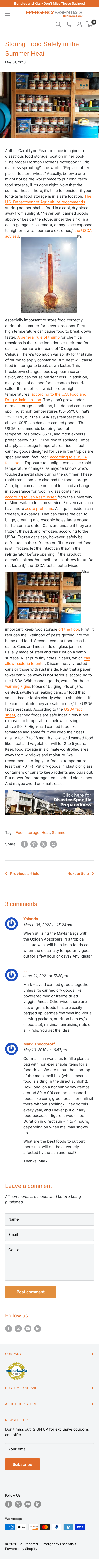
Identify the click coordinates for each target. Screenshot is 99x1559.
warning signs (17, 686)
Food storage (27, 832)
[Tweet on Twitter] (43, 844)
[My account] (79, 24)
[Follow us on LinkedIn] (37, 1328)
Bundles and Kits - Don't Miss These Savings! (49, 3)
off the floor (68, 629)
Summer (59, 832)
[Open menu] (7, 14)
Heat (45, 832)
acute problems (39, 508)
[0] (90, 24)
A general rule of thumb (38, 337)
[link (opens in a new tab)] (49, 789)
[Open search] (58, 24)
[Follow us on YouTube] (27, 1328)
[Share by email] (53, 844)
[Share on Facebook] (24, 844)
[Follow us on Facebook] (8, 1328)
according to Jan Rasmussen (31, 497)
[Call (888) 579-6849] (68, 24)
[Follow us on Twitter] (18, 1328)
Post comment (30, 1291)
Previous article (24, 873)
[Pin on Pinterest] (34, 844)
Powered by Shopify (21, 1549)
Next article (78, 873)
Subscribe (22, 1464)
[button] (89, 24)
